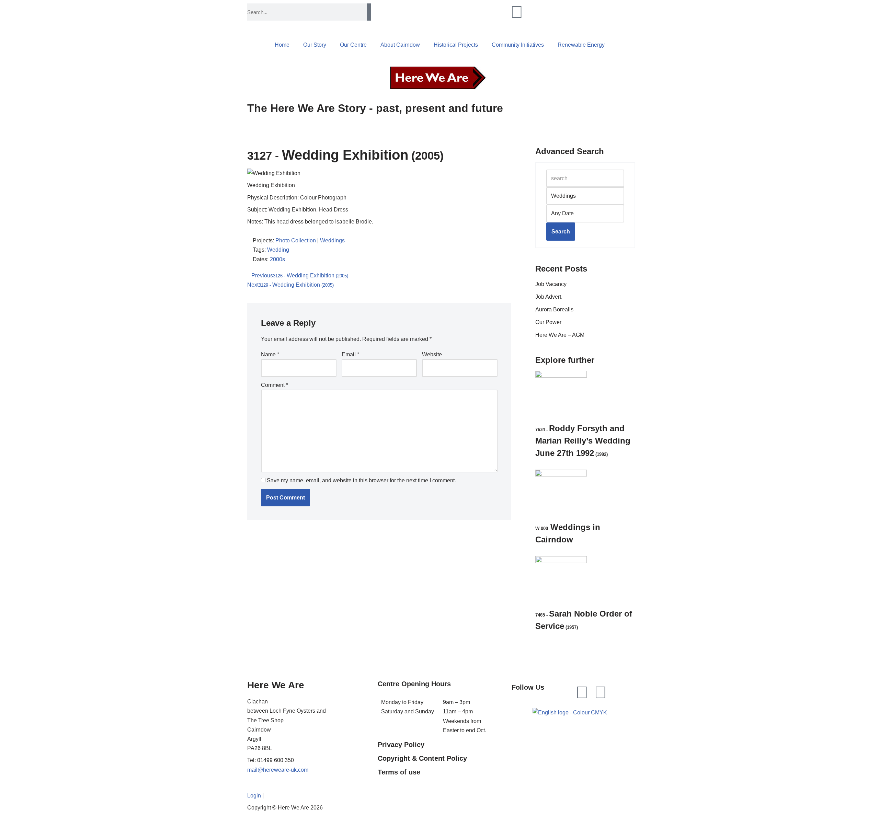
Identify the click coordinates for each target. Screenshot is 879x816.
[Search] (369, 12)
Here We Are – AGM (559, 335)
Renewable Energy (581, 45)
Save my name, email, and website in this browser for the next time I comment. (361, 480)
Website (432, 354)
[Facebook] (582, 692)
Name (270, 354)
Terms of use (399, 772)
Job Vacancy (551, 284)
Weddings (332, 240)
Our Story (314, 45)
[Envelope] (600, 692)
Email (350, 354)
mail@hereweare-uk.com (277, 770)
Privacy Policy (401, 744)
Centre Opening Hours (414, 684)
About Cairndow (400, 45)
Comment (274, 385)
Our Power (548, 322)
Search (560, 231)
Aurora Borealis (554, 309)
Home (282, 45)
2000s (277, 259)
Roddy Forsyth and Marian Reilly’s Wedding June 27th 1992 (582, 441)
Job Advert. (548, 297)
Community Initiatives (518, 45)
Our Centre (353, 45)
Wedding (278, 250)
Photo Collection (295, 240)
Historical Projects (456, 45)
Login (254, 795)
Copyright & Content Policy (422, 758)
